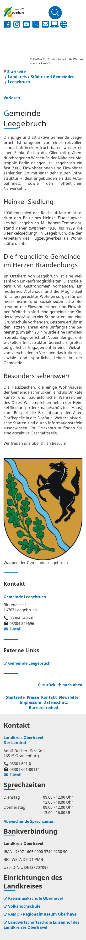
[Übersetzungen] (63, 24)
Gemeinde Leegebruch (29, 663)
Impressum (30, 702)
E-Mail (13, 629)
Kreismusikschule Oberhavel (35, 898)
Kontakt (49, 697)
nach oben (72, 684)
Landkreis (17, 76)
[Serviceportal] (54, 24)
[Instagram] (17, 24)
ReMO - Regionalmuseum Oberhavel (43, 914)
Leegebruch (19, 81)
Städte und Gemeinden (53, 76)
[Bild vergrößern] (43, 509)
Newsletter (69, 697)
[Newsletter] (45, 24)
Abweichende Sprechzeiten (29, 821)
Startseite (15, 697)
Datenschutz (55, 702)
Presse (33, 697)
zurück (48, 684)
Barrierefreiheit (44, 707)
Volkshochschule (24, 906)
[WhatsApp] (36, 24)
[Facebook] (7, 24)
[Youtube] (26, 24)
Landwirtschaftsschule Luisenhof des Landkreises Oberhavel (41, 925)
